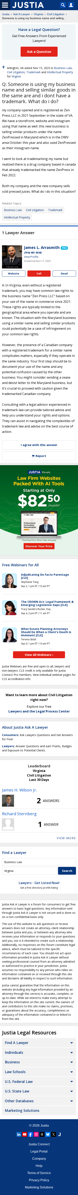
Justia (5, 14)
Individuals (14, 1052)
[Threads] (42, 1134)
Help (39, 1165)
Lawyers (8, 746)
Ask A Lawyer (21, 14)
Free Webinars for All (20, 565)
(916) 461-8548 (32, 252)
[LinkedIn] (18, 1134)
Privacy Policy (39, 1180)
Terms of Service (39, 1173)
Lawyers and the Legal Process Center (39, 711)
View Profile (31, 257)
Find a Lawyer (14, 852)
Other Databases (19, 1100)
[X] (53, 1134)
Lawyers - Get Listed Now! (39, 883)
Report (40, 456)
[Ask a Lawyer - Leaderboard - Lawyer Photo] (8, 801)
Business (12, 1062)
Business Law (63, 68)
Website (13, 273)
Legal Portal (39, 1151)
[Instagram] (36, 1134)
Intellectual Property (60, 72)
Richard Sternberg (19, 813)
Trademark (33, 72)
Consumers (10, 735)
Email (64, 273)
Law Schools (15, 1071)
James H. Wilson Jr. (19, 790)
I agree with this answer (39, 445)
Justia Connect (39, 1144)
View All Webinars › (39, 655)
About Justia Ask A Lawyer (25, 727)
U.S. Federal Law (19, 1081)
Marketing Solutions (22, 1110)
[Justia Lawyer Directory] (59, 1134)
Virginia (38, 14)
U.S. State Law (17, 1091)
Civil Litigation (55, 14)
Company (39, 1158)
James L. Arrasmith (42, 247)
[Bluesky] (47, 1134)
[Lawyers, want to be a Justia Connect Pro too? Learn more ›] (64, 247)
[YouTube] (24, 1134)
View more (66, 838)
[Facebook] (30, 1134)
